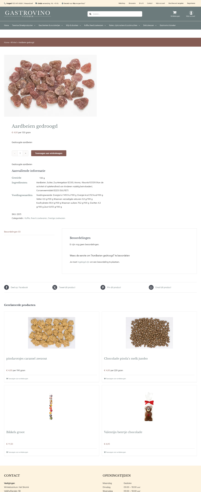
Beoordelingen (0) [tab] (12, 231)
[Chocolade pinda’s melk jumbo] (149, 333)
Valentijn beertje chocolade (123, 432)
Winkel (14, 42)
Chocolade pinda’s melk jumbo (126, 358)
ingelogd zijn (83, 261)
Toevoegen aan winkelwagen (48, 153)
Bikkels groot (15, 432)
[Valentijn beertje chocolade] (149, 406)
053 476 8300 (18, 3)
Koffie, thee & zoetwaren (36, 218)
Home (6, 42)
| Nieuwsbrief (28, 3)
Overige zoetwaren (56, 218)
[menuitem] (8, 25)
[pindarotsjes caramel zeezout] (51, 333)
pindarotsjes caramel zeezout (26, 358)
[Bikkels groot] (51, 406)
